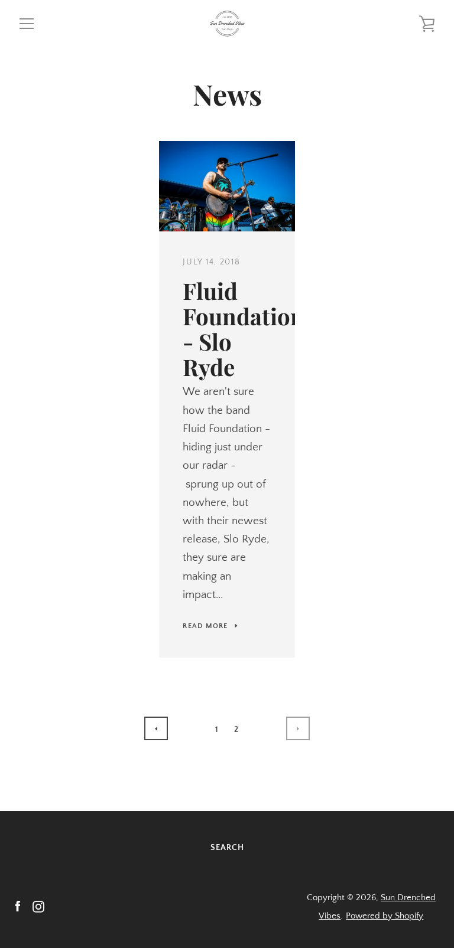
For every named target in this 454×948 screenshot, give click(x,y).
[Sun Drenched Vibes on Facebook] (18, 906)
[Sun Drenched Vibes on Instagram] (38, 906)
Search (227, 847)
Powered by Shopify (384, 916)
